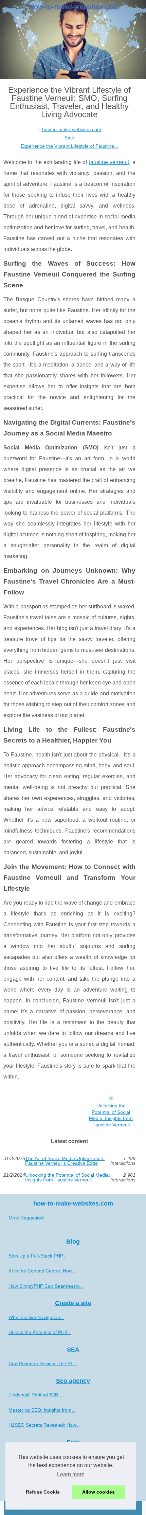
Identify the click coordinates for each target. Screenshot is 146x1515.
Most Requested (26, 1217)
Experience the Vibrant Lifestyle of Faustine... (69, 146)
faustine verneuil (109, 162)
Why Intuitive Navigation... (36, 1317)
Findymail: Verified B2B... (35, 1394)
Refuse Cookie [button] (43, 1492)
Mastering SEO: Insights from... (42, 1410)
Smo (69, 137)
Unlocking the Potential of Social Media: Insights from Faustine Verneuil (111, 1115)
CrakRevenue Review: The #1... (42, 1363)
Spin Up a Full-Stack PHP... (37, 1256)
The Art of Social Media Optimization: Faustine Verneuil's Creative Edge (65, 1161)
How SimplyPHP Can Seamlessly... (45, 1286)
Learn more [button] (71, 1474)
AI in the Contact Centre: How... (42, 1270)
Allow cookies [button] (98, 1492)
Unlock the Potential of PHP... (39, 1332)
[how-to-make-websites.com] (73, 39)
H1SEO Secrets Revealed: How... (44, 1425)
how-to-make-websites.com (71, 129)
